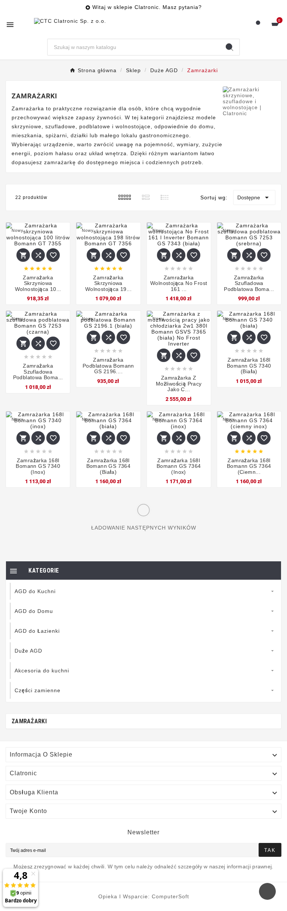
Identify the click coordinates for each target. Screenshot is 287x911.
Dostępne (254, 197)
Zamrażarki (29, 721)
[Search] (229, 47)
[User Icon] (258, 24)
